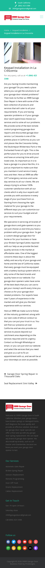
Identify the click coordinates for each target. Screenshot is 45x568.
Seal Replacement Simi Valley (19, 383)
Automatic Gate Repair (15, 466)
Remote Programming (15, 479)
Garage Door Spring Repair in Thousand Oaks (21, 375)
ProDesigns (30, 564)
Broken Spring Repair (14, 470)
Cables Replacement (14, 491)
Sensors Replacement (15, 474)
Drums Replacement (14, 487)
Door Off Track (12, 483)
